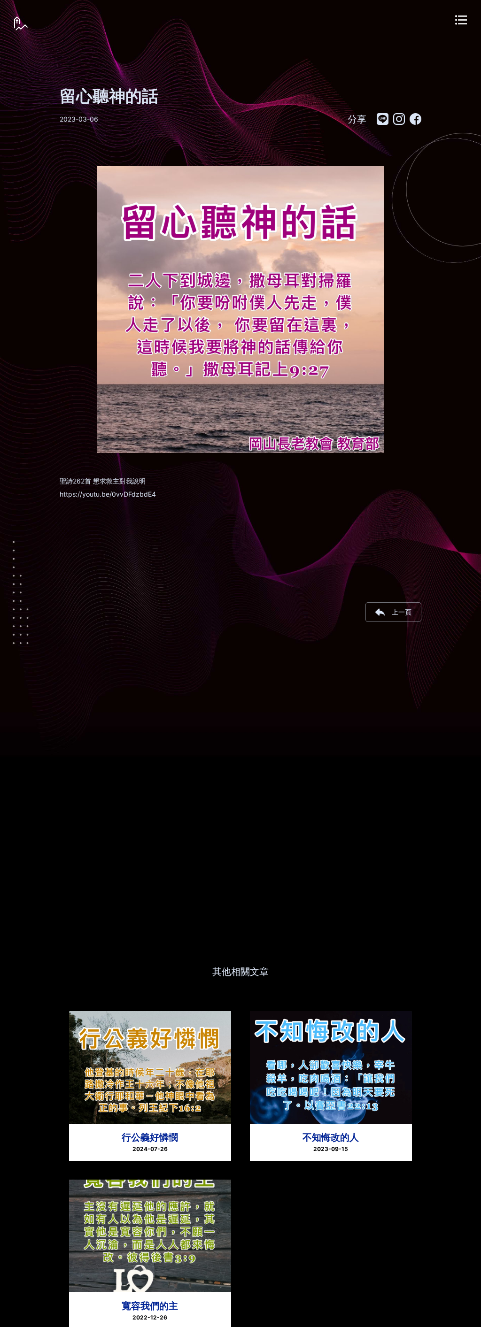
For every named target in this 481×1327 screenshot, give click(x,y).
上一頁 (401, 612)
